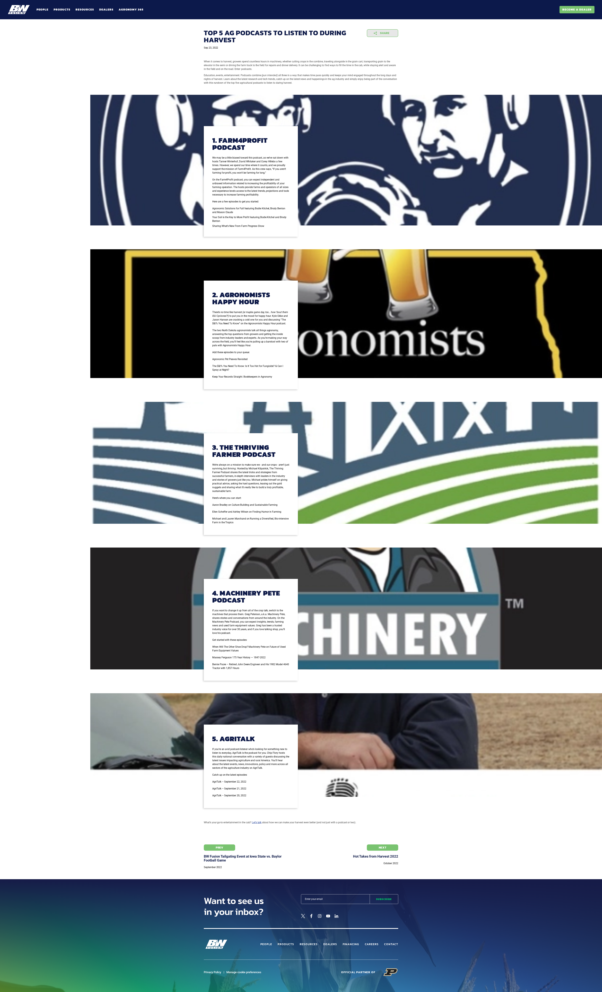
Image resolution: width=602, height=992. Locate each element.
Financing (351, 944)
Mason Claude (225, 212)
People (42, 9)
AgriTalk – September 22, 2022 (229, 781)
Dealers (106, 9)
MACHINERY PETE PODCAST (246, 596)
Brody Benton (277, 208)
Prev (219, 847)
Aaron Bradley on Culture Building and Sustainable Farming (244, 504)
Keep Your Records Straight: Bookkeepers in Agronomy (242, 376)
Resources (85, 9)
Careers (372, 944)
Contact (391, 944)
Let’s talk (257, 822)
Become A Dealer (577, 9)
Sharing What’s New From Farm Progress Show (238, 226)
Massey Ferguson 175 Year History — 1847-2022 (239, 657)
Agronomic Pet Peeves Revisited (230, 359)
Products (62, 9)
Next (382, 847)
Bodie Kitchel (267, 217)
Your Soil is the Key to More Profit (230, 217)
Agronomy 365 (131, 9)
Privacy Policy (212, 972)
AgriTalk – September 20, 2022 (229, 795)
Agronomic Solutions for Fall (228, 208)
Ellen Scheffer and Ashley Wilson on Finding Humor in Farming (246, 511)
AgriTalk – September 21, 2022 (229, 788)
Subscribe (384, 899)
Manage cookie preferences (243, 972)
